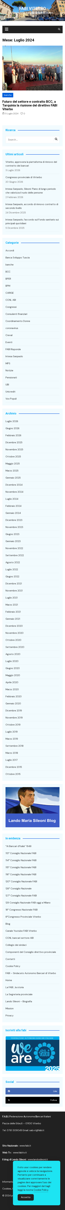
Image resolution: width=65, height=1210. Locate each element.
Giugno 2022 (12, 576)
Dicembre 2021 (14, 583)
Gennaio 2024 (13, 513)
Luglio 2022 (12, 569)
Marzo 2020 (12, 689)
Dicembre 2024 (14, 484)
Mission (10, 1008)
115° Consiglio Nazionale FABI (21, 867)
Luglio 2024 (12, 498)
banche (8, 95)
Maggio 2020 (13, 675)
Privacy (9, 1015)
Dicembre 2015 (14, 767)
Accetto (25, 1197)
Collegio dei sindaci (16, 945)
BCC (8, 271)
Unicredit (10, 391)
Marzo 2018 (12, 753)
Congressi (11, 307)
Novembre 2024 (14, 491)
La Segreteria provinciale (19, 994)
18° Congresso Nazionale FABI (22, 909)
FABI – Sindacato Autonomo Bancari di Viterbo (31, 973)
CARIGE (10, 292)
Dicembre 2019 (14, 710)
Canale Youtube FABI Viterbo (21, 930)
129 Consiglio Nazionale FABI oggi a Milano (28, 902)
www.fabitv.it (20, 1152)
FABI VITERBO (32, 8)
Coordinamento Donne (18, 321)
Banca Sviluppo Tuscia (18, 257)
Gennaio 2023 (13, 541)
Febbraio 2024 (13, 506)
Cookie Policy (13, 966)
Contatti (10, 959)
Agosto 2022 (13, 562)
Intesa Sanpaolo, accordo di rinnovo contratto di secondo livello (32, 206)
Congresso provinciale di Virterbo (24, 177)
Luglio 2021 (12, 597)
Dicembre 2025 (14, 442)
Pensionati (11, 377)
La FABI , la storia (15, 987)
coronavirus (12, 328)
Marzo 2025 (12, 470)
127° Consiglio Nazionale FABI (21, 895)
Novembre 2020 (15, 633)
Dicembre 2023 (14, 520)
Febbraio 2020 (14, 696)
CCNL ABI (11, 300)
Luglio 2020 (12, 661)
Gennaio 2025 (13, 477)
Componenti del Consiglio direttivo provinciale (31, 952)
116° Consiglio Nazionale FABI (21, 874)
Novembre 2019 (14, 717)
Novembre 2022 (14, 548)
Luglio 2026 (12, 421)
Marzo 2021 (12, 604)
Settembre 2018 (15, 745)
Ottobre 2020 (13, 640)
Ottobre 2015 (13, 774)
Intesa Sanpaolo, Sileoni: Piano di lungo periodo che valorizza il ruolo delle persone (31, 190)
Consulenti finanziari (16, 314)
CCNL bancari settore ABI (20, 938)
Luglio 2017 (12, 760)
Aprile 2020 (12, 682)
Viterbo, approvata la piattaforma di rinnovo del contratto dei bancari (31, 163)
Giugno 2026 (12, 428)
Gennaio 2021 (13, 618)
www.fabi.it (25, 1145)
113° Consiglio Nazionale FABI (21, 853)
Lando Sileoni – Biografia (19, 1001)
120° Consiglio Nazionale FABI (21, 881)
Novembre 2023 (14, 527)
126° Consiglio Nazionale (19, 888)
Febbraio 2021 (13, 611)
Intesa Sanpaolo (14, 356)
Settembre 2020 (15, 647)
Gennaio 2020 (13, 703)
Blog (8, 923)
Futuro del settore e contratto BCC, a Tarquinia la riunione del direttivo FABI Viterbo (29, 105)
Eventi (9, 342)
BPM (8, 285)
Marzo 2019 (12, 738)
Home (9, 980)
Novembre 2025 (14, 449)
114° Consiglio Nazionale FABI (21, 860)
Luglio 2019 (12, 731)
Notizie (9, 370)
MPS (8, 363)
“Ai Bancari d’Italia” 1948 (18, 846)
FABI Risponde (13, 349)
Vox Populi (11, 398)
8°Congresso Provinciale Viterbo (23, 916)
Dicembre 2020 (14, 626)
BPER (8, 278)
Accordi (10, 250)
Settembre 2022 (15, 555)
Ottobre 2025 (13, 456)
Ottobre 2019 (13, 724)
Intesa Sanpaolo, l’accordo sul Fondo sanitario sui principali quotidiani (32, 221)
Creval (9, 335)
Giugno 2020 (13, 668)
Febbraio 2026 (13, 435)
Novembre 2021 (14, 590)
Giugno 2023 (12, 534)
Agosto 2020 (13, 654)
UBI (7, 384)
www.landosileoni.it (38, 1159)
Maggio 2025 (13, 463)
